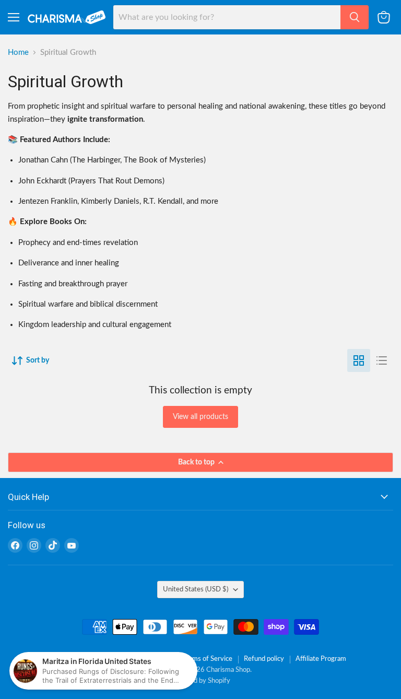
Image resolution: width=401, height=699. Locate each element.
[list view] (381, 360)
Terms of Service (207, 659)
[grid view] (358, 360)
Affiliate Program (321, 659)
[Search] (354, 17)
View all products (200, 417)
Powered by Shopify (200, 681)
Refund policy (264, 659)
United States (195, 589)
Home (18, 52)
